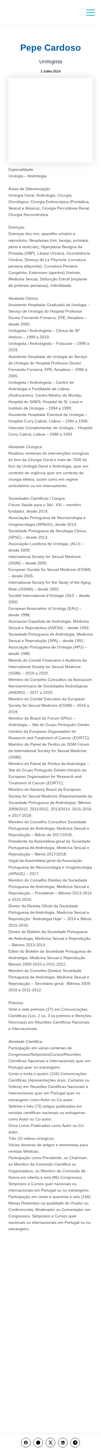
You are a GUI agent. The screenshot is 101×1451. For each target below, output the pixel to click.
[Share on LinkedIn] (63, 1442)
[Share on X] (50, 1442)
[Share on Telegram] (75, 1442)
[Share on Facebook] (26, 1442)
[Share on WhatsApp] (38, 1442)
